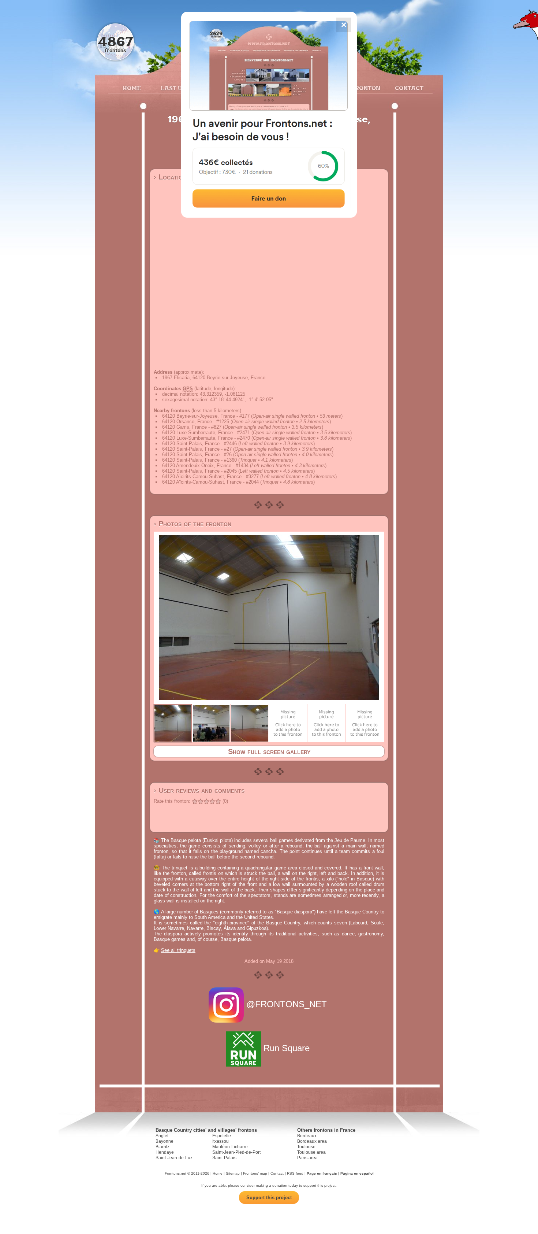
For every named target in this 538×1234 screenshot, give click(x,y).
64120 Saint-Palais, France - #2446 (199, 443)
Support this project (269, 1197)
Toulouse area (311, 1152)
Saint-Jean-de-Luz (174, 1157)
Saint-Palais (224, 1157)
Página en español (357, 1173)
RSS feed (295, 1173)
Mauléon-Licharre (230, 1146)
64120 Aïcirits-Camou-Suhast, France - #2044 (210, 482)
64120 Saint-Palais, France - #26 (197, 454)
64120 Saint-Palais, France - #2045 (199, 471)
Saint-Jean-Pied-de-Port (236, 1152)
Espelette (221, 1135)
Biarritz (162, 1146)
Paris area (307, 1157)
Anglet (162, 1135)
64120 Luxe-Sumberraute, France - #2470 (206, 438)
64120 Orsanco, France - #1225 (195, 421)
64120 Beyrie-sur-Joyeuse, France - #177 (206, 416)
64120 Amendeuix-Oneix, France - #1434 (205, 465)
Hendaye (165, 1152)
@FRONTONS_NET (286, 1004)
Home (132, 88)
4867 (115, 41)
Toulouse (306, 1146)
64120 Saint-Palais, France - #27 (197, 449)
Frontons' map (255, 1173)
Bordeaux (307, 1135)
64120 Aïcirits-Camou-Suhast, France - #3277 (210, 476)
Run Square (286, 1048)
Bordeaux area (312, 1141)
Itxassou (220, 1141)
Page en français (322, 1173)
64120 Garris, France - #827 (191, 427)
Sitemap (233, 1173)
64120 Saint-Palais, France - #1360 (199, 460)
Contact (408, 88)
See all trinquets (178, 950)
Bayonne (164, 1141)
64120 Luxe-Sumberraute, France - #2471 (206, 432)
